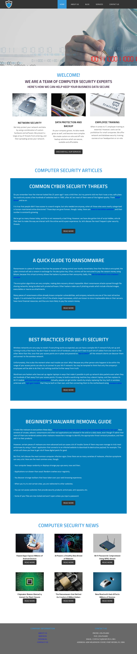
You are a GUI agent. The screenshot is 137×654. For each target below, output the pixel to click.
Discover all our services (68, 151)
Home (62, 4)
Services (99, 4)
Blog (87, 4)
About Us (75, 4)
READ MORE (68, 231)
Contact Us (114, 4)
